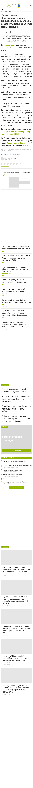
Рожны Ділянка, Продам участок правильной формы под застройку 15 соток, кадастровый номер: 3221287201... (15, 689)
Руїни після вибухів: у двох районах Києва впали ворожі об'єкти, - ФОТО (16, 248)
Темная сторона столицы (12, 438)
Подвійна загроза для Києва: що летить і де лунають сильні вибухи (16, 408)
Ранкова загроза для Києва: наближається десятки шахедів (14, 281)
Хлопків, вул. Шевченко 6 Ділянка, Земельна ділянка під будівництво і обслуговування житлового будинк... (16, 629)
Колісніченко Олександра (10, 158)
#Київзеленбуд (16, 154)
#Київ (2, 154)
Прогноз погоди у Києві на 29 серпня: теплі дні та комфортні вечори (14, 291)
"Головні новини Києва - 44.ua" (19, 143)
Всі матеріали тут (16, 450)
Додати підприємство (16, 488)
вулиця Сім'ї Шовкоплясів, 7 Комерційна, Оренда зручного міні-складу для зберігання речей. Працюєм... (16, 659)
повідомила (9, 45)
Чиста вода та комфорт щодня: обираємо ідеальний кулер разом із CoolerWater (16, 269)
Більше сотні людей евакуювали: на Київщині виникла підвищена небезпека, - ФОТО (16, 258)
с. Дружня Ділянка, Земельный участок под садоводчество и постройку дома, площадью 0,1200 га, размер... (16, 600)
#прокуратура (7, 154)
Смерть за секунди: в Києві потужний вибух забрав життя (15, 390)
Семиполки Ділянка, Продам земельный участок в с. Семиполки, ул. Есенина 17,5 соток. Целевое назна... (16, 570)
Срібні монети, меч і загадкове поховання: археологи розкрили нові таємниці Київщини (16, 418)
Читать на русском (5, 32)
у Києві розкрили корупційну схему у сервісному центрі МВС (16, 131)
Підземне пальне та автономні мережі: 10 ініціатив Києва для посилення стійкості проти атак (14, 313)
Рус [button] (31, 5)
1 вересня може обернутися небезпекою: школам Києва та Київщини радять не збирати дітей (15, 324)
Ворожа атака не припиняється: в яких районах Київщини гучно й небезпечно (16, 399)
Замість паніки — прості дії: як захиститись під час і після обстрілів (16, 301)
